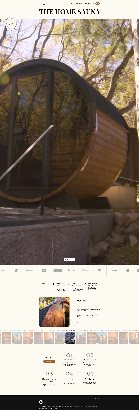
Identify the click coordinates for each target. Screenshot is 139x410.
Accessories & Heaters (89, 3)
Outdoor (81, 3)
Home (72, 3)
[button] (97, 3)
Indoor (76, 3)
